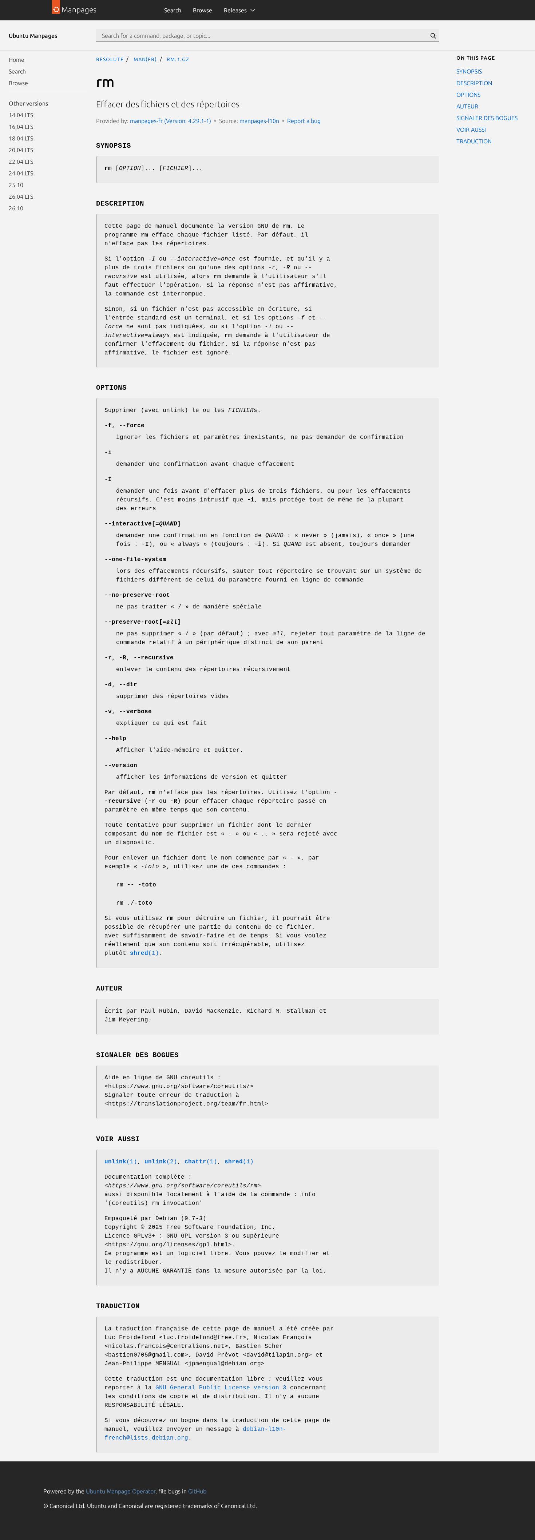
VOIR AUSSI (471, 129)
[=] (142, 524)
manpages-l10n (259, 121)
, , (139, 658)
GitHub (197, 1491)
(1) (144, 953)
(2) (160, 1162)
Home (16, 59)
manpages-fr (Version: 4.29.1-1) (170, 121)
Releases (235, 10)
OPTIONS (468, 94)
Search (172, 10)
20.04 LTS (21, 150)
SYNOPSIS (469, 71)
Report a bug (304, 121)
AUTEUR (467, 106)
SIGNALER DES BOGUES (487, 118)
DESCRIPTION (474, 83)
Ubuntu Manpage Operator (120, 1491)
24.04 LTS (21, 173)
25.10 (16, 185)
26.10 (16, 208)
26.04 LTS (21, 196)
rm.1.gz (178, 59)
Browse (202, 10)
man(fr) (145, 59)
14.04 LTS (21, 115)
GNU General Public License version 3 (220, 1388)
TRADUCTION (474, 141)
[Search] (433, 35)
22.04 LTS (21, 161)
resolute (109, 59)
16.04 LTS (21, 126)
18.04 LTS (21, 138)
